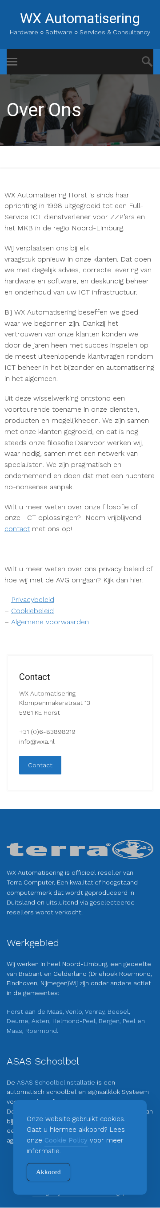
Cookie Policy (66, 1140)
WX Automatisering (80, 18)
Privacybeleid (32, 599)
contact (17, 528)
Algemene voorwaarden (50, 622)
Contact (40, 765)
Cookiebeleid (32, 610)
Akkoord (48, 1171)
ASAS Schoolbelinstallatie (57, 1082)
